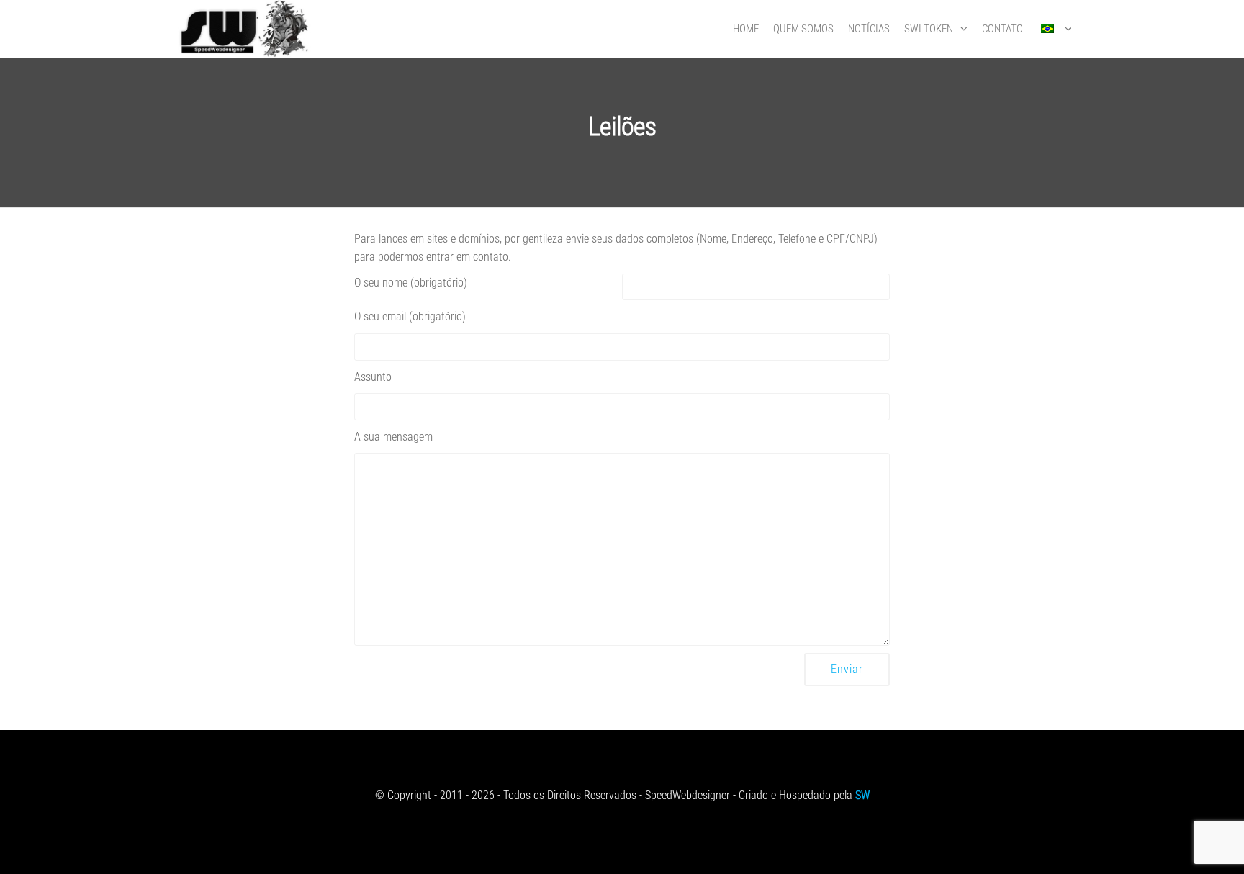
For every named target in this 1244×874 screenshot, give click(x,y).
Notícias (869, 28)
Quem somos (803, 28)
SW (862, 795)
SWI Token (928, 28)
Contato (1002, 28)
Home (746, 28)
